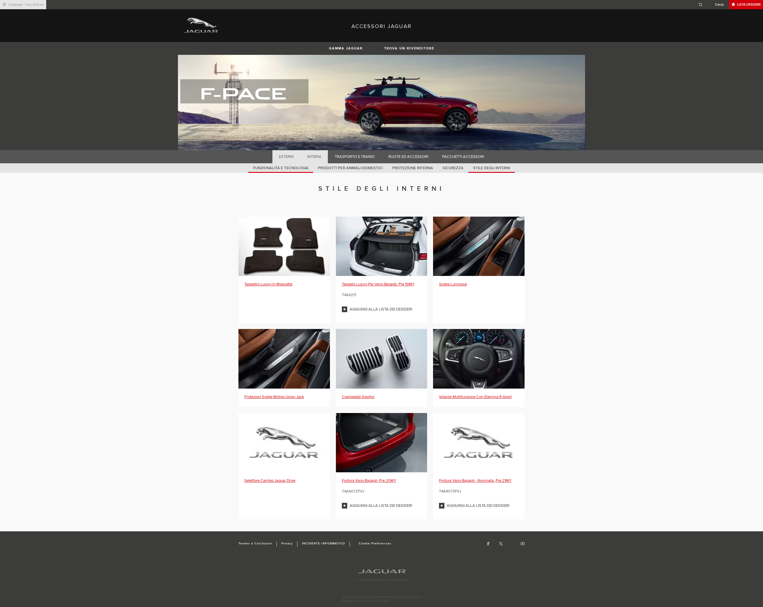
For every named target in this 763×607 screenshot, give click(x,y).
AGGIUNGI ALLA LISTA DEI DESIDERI (381, 309)
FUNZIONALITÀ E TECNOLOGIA (280, 168)
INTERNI (314, 156)
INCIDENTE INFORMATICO (323, 543)
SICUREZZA (453, 168)
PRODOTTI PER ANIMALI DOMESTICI (350, 168)
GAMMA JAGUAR (346, 48)
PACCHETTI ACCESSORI (463, 156)
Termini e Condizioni (255, 543)
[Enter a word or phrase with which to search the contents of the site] (713, 4)
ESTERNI (286, 156)
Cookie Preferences (375, 543)
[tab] (286, 156)
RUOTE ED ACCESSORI (408, 156)
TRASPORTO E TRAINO (355, 156)
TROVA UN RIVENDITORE (409, 48)
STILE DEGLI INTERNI (491, 168)
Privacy (287, 543)
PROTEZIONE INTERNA (412, 168)
